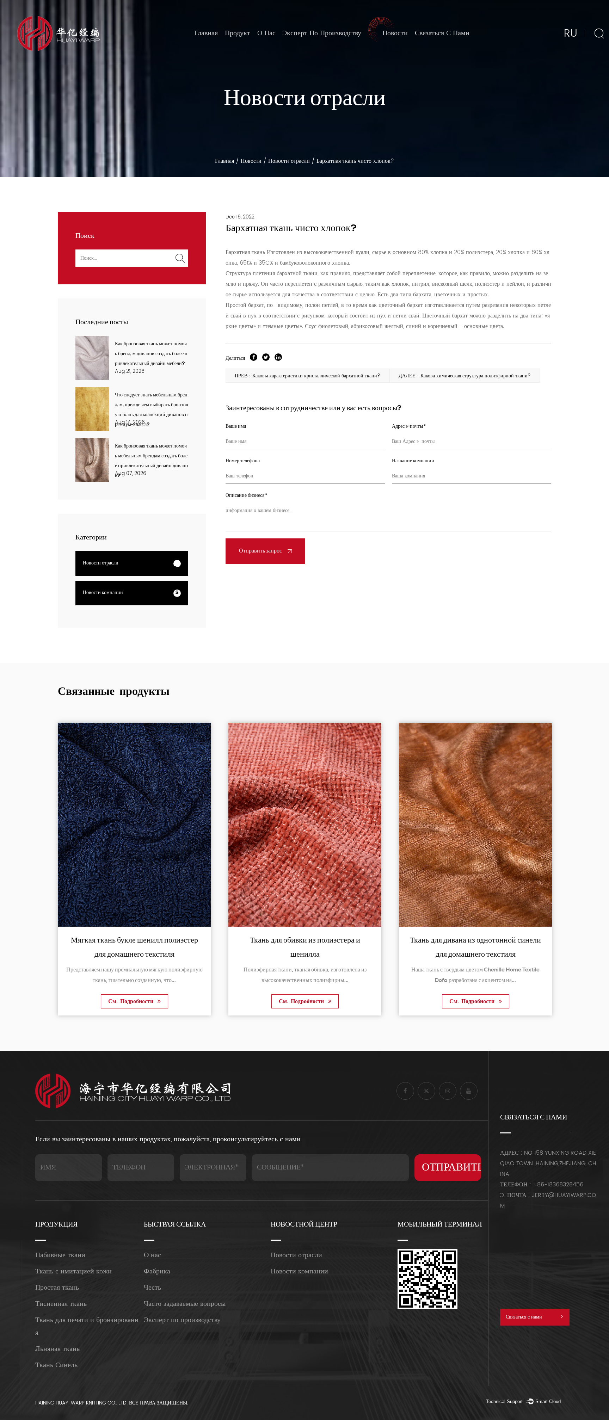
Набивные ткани (60, 1255)
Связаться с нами (442, 33)
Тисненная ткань (61, 1304)
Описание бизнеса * (246, 495)
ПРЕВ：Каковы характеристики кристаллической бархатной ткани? (307, 376)
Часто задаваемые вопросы (185, 1304)
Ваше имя (236, 426)
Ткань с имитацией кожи (73, 1271)
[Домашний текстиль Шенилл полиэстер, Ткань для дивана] (475, 825)
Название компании (413, 461)
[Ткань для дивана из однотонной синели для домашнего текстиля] (304, 825)
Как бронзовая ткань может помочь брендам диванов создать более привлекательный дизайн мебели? (151, 353)
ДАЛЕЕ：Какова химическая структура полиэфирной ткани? (465, 376)
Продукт (237, 33)
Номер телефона (243, 461)
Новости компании (400, 49)
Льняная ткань (57, 1349)
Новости (395, 33)
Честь (152, 1288)
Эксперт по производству (321, 33)
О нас (266, 33)
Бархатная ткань (246, 252)
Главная (206, 33)
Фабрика (157, 1271)
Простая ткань (57, 1288)
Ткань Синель (56, 1365)
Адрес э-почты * (409, 426)
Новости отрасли (289, 161)
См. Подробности (132, 1001)
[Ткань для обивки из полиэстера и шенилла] (134, 825)
